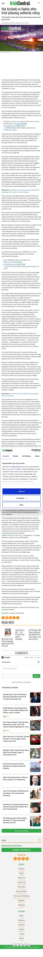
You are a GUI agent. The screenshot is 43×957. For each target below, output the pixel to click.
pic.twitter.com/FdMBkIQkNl (14, 126)
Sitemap (21, 905)
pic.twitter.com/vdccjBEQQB (14, 264)
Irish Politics (19, 613)
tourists (31, 82)
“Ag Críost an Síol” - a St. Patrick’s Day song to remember (20, 634)
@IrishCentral (15, 23)
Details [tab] (15, 456)
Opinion (21, 925)
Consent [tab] (6, 456)
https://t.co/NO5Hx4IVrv (12, 262)
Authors (21, 869)
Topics (21, 873)
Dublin (12, 613)
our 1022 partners (15, 466)
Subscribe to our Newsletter (21, 850)
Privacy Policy (21, 891)
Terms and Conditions (21, 896)
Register (21, 900)
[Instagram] (23, 858)
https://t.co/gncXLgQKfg (18, 123)
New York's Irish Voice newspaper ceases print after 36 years (8, 642)
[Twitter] (19, 858)
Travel (21, 934)
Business (21, 920)
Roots (21, 938)
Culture (21, 929)
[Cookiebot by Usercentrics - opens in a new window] (31, 450)
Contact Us (21, 882)
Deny (21, 505)
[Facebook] (15, 858)
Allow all (21, 491)
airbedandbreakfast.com (14, 535)
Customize (20, 498)
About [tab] (37, 456)
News (21, 916)
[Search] (39, 3)
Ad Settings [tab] (26, 456)
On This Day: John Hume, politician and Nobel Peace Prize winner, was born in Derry (35, 634)
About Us (21, 878)
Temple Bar (13, 94)
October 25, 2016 (10, 130)
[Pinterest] (27, 858)
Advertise (21, 887)
